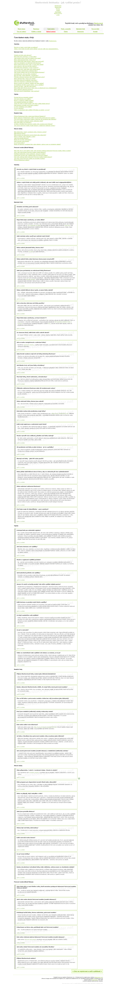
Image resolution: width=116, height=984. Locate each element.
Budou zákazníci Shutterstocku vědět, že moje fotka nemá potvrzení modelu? (34, 117)
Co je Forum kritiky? (19, 143)
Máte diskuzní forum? (19, 133)
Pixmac (58, 8)
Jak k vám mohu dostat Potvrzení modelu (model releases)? (30, 152)
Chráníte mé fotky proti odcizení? (23, 55)
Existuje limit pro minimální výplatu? (23, 97)
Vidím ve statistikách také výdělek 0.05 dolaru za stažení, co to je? (32, 110)
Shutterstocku (52, 41)
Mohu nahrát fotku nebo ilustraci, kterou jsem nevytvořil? (29, 61)
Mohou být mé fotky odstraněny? (22, 139)
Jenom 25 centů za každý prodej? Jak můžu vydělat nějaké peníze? (32, 103)
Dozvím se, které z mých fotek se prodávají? (26, 47)
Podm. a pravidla (66, 29)
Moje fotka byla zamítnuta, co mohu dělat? (25, 56)
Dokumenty (80, 31)
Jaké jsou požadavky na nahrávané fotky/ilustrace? (27, 63)
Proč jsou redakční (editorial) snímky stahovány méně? (28, 121)
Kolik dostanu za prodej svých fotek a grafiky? (26, 105)
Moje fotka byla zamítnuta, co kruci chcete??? (26, 67)
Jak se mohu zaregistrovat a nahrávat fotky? (26, 70)
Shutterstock (58, 5)
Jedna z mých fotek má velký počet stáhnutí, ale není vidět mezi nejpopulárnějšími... (36, 49)
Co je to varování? (19, 108)
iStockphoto (58, 12)
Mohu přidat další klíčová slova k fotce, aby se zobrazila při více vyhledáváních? (35, 88)
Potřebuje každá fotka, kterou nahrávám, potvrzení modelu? (29, 154)
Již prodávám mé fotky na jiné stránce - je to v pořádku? (29, 85)
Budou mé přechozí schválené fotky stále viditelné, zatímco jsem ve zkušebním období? (37, 144)
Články (66, 31)
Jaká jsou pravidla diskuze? (21, 138)
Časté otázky (51, 29)
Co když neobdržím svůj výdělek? (23, 106)
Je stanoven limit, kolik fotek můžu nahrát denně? (27, 69)
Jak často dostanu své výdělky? (22, 99)
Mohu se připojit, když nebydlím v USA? (24, 136)
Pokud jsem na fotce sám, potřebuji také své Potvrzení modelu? (31, 155)
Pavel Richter (95, 979)
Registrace (36, 29)
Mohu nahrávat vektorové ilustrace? (23, 89)
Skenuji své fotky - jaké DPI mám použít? (25, 86)
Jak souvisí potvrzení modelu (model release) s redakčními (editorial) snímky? (34, 125)
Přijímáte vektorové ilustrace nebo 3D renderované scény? (29, 77)
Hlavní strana (21, 29)
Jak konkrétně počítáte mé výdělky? (23, 102)
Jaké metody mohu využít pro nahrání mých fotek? (27, 58)
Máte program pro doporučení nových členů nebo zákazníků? (30, 135)
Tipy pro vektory (21, 31)
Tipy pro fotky (95, 29)
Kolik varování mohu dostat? (21, 141)
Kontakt (95, 31)
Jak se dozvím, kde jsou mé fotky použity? (25, 66)
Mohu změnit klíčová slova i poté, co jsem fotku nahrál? (29, 64)
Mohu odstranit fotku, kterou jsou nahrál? (25, 78)
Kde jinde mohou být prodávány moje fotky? (25, 80)
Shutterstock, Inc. (98, 977)
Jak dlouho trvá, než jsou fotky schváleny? (25, 74)
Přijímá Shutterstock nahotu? (21, 160)
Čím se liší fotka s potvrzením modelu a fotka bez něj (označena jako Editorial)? (35, 119)
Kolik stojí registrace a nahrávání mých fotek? (26, 81)
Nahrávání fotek (80, 29)
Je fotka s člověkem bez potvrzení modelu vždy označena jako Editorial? (33, 124)
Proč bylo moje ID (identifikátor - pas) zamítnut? (26, 91)
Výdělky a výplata (36, 31)
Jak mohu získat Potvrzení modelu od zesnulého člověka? (29, 158)
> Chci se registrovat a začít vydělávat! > (87, 971)
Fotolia (58, 10)
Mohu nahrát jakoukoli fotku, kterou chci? (25, 60)
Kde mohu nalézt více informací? (22, 122)
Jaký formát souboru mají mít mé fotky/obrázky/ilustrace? (29, 72)
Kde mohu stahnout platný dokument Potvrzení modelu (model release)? (33, 157)
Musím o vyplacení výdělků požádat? (24, 100)
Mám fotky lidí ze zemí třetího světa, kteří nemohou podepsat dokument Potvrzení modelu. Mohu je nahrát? (42, 150)
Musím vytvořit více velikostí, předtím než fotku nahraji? (29, 83)
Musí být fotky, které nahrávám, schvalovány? (26, 75)
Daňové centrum (51, 31)
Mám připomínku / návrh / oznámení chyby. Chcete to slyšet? (30, 132)
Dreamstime (58, 7)
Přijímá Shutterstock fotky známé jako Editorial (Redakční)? (30, 116)
